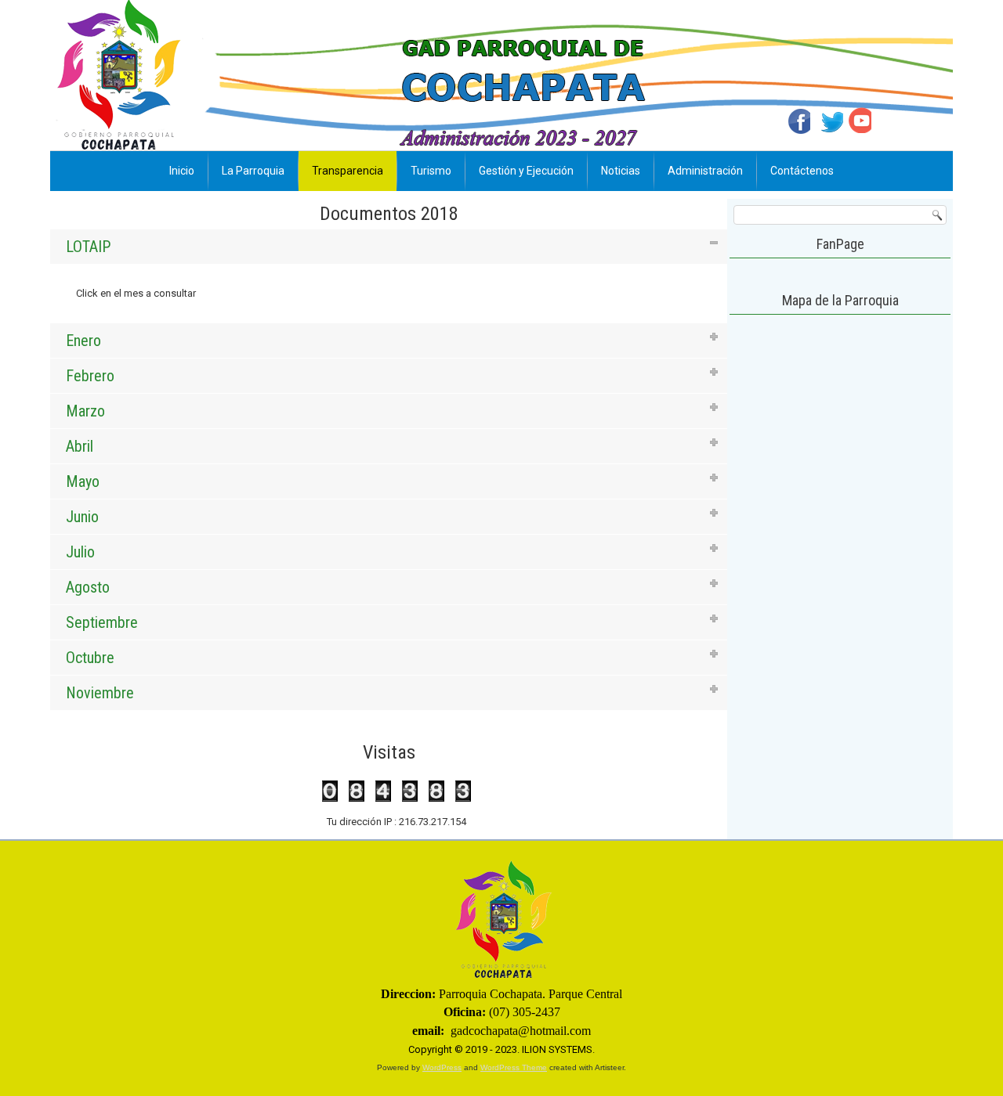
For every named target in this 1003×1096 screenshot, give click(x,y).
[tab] (388, 246)
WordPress (442, 1067)
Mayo (83, 481)
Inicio (181, 170)
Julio (80, 552)
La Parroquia (253, 170)
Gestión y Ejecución (526, 170)
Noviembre (100, 692)
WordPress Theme (513, 1067)
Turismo (431, 170)
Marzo (85, 411)
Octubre (90, 657)
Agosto (88, 587)
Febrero (90, 375)
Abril (79, 446)
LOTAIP (88, 246)
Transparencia (347, 170)
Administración (705, 170)
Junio (82, 516)
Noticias (620, 170)
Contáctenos (802, 170)
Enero (83, 340)
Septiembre (102, 622)
